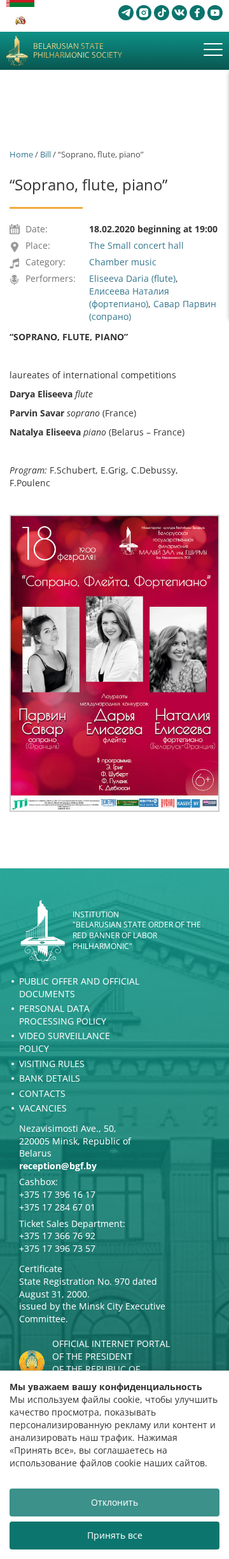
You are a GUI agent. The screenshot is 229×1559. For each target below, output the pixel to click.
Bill (45, 154)
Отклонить (114, 1502)
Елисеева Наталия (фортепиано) (129, 297)
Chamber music (122, 262)
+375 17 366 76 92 (57, 1236)
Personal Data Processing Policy (62, 1014)
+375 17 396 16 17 (57, 1194)
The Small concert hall (136, 245)
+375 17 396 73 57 (57, 1248)
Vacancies (43, 1108)
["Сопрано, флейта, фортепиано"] (114, 663)
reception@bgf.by (58, 1166)
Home (21, 154)
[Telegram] (126, 12)
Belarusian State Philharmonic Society (77, 51)
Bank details (49, 1078)
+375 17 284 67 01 (57, 1207)
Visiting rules (52, 1064)
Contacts (42, 1093)
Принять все (114, 1535)
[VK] (179, 12)
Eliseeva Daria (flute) (132, 278)
